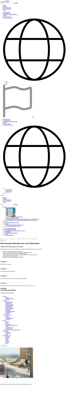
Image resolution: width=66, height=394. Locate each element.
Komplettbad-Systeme (10, 311)
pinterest (7, 341)
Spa (4, 227)
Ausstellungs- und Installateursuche (10, 14)
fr (33, 117)
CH (6, 83)
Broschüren (8, 324)
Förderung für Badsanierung (11, 325)
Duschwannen (9, 303)
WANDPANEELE (7, 231)
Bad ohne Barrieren (7, 7)
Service (4, 10)
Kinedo (4, 5)
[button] (16, 3)
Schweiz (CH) (9, 192)
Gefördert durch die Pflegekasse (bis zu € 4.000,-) (13, 257)
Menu (6, 1)
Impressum (8, 332)
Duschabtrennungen (10, 305)
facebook (7, 337)
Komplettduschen (9, 302)
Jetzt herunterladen (9, 292)
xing (6, 343)
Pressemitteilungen (9, 318)
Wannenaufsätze (9, 309)
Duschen (5, 206)
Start (2, 238)
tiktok (7, 339)
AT (6, 82)
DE (6, 81)
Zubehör (7, 313)
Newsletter (8, 319)
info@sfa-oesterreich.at (8, 17)
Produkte (5, 6)
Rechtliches (5, 331)
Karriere (7, 299)
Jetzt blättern (3, 292)
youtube (7, 340)
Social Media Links (7, 335)
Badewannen (5, 223)
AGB (7, 334)
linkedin (7, 342)
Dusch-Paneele (9, 306)
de (32, 117)
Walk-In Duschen (9, 304)
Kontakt (4, 15)
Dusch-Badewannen (10, 307)
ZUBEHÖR (5, 234)
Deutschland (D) (9, 189)
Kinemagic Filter (6, 12)
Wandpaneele (8, 312)
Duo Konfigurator (6, 13)
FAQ (7, 322)
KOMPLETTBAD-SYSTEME (9, 229)
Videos (7, 326)
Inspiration (8, 317)
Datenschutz (8, 333)
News (7, 315)
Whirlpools (8, 310)
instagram (8, 336)
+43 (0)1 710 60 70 (7, 16)
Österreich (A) (9, 190)
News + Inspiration (7, 8)
